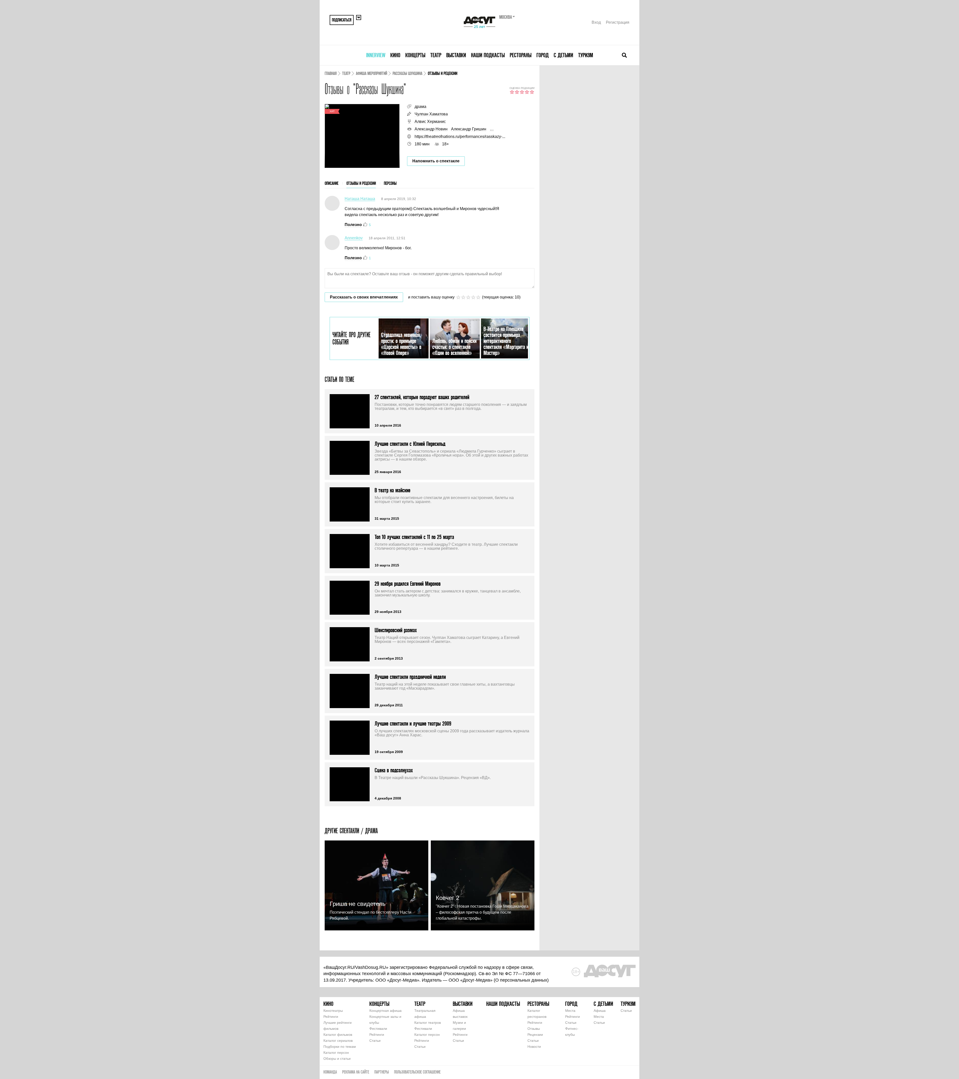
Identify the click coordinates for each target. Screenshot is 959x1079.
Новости (534, 1047)
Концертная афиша (385, 1011)
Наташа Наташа (360, 199)
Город (542, 55)
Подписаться (341, 19)
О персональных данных (521, 980)
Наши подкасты (488, 55)
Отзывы (533, 1029)
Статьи (375, 1041)
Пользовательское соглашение (417, 1072)
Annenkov (354, 238)
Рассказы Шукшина (407, 73)
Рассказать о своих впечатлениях (364, 297)
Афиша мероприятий (371, 73)
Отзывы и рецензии (361, 183)
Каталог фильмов (337, 1035)
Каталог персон (336, 1053)
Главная (331, 73)
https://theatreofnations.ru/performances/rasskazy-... (460, 136)
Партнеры (381, 1072)
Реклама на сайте (355, 1072)
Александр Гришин (468, 129)
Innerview (375, 55)
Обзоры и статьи (337, 1059)
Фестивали (378, 1029)
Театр (435, 55)
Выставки (456, 55)
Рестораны (520, 55)
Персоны (390, 183)
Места (570, 1011)
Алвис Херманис (430, 121)
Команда (330, 1072)
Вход (596, 22)
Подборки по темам (339, 1047)
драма (420, 106)
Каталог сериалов (338, 1041)
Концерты (415, 55)
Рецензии (535, 1035)
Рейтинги (330, 1017)
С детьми (563, 55)
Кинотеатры (333, 1011)
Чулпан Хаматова (431, 114)
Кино (395, 55)
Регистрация (617, 22)
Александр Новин (431, 129)
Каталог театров (427, 1023)
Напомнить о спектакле (436, 161)
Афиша (600, 1011)
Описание (331, 183)
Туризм (585, 55)
